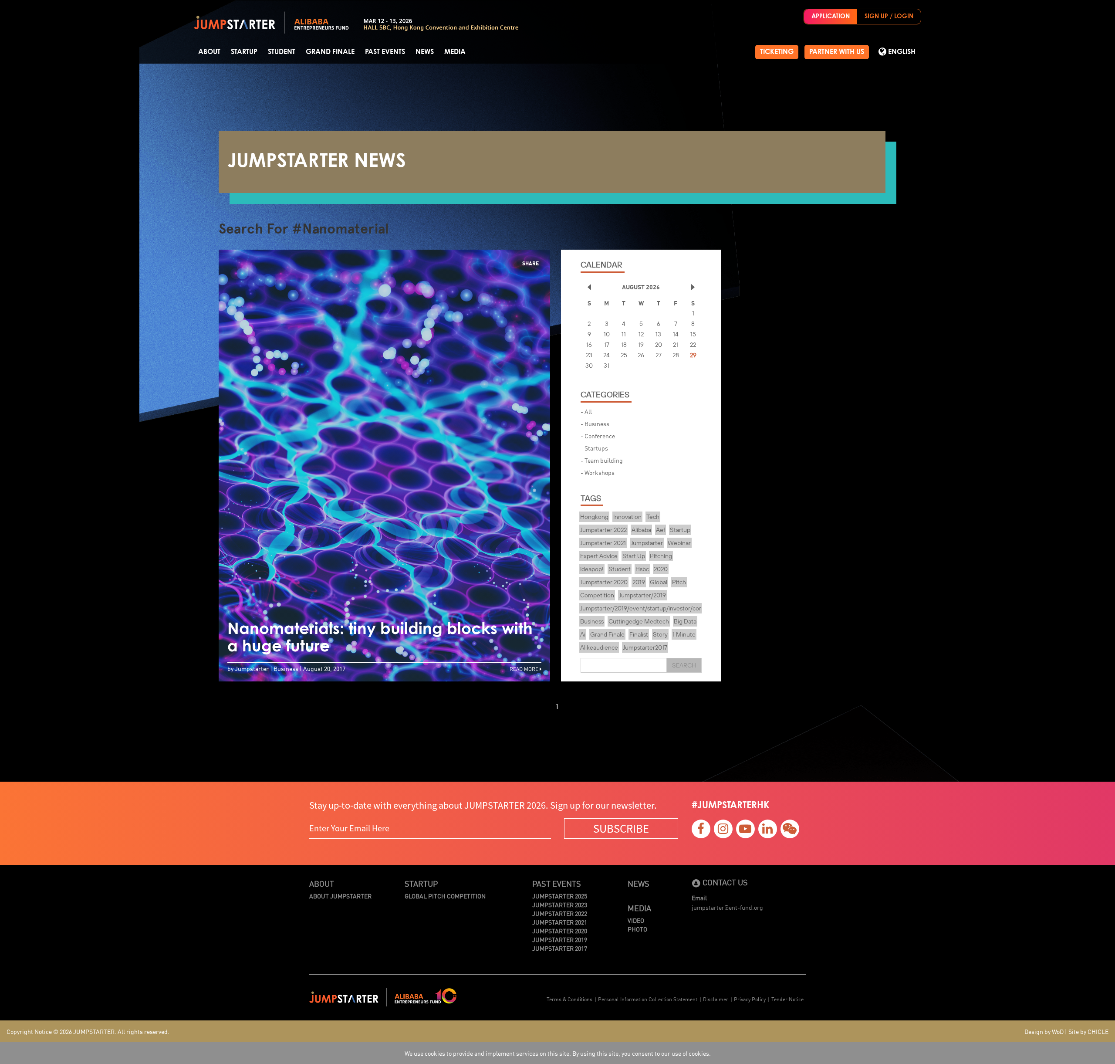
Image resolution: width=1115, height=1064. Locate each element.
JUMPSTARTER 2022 (559, 913)
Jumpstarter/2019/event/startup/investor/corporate (649, 608)
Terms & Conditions (569, 999)
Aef (660, 530)
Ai (582, 634)
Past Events (385, 51)
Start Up (633, 556)
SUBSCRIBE (621, 828)
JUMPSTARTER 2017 (559, 948)
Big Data (685, 621)
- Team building (602, 460)
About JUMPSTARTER (340, 895)
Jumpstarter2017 (645, 647)
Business (592, 621)
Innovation (627, 517)
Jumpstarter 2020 (604, 582)
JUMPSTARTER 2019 (559, 939)
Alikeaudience (599, 647)
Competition (597, 595)
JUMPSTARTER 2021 (559, 922)
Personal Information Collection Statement (647, 999)
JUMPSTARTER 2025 (559, 895)
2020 (661, 569)
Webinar (679, 543)
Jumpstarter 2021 (603, 543)
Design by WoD (1044, 1031)
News (425, 51)
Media (455, 51)
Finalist (638, 634)
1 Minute (684, 634)
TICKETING (777, 51)
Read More (525, 668)
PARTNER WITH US (836, 51)
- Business (595, 423)
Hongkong (594, 517)
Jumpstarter (647, 543)
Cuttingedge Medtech (638, 621)
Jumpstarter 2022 (603, 530)
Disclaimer (715, 999)
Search (684, 665)
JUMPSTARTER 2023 (559, 904)
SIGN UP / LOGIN (889, 17)
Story (660, 634)
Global (658, 582)
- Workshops (598, 472)
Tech (652, 517)
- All (586, 411)
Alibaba (641, 530)
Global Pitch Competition (445, 895)
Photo (637, 929)
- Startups (594, 448)
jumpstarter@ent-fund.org (727, 907)
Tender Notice (787, 999)
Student (281, 51)
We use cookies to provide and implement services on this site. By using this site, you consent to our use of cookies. (558, 1053)
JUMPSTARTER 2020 (559, 930)
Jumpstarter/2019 (642, 595)
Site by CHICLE (1088, 1031)
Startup (244, 51)
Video (636, 920)
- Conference (598, 435)
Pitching (661, 556)
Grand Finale (330, 51)
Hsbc (642, 569)
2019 (638, 582)
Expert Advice (599, 556)
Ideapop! (592, 569)
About (209, 51)
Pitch (679, 582)
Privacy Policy (750, 999)
